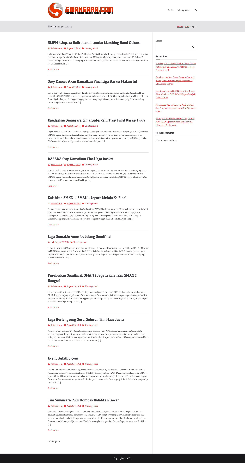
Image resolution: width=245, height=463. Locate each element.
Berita (171, 10)
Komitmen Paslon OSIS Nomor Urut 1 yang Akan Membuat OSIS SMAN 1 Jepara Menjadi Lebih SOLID (175, 94)
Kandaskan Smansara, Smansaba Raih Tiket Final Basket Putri (96, 120)
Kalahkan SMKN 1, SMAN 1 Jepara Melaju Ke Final (87, 198)
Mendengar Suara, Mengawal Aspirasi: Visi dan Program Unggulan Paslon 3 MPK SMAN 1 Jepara (176, 108)
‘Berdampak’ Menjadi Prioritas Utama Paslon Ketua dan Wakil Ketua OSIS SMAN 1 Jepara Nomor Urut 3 (176, 66)
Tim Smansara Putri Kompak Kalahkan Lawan (84, 400)
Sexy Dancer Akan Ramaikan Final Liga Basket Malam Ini (92, 81)
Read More (52, 69)
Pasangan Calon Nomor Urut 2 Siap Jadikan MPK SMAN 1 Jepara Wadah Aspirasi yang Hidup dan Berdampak (175, 121)
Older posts (54, 441)
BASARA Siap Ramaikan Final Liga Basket (80, 159)
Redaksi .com (56, 48)
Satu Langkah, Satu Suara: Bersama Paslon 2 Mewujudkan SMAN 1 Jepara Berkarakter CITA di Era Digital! (175, 80)
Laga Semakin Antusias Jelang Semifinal (79, 237)
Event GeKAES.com (63, 358)
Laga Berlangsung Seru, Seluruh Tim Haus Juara (86, 319)
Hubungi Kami (183, 10)
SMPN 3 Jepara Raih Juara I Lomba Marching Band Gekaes (94, 43)
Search (159, 41)
